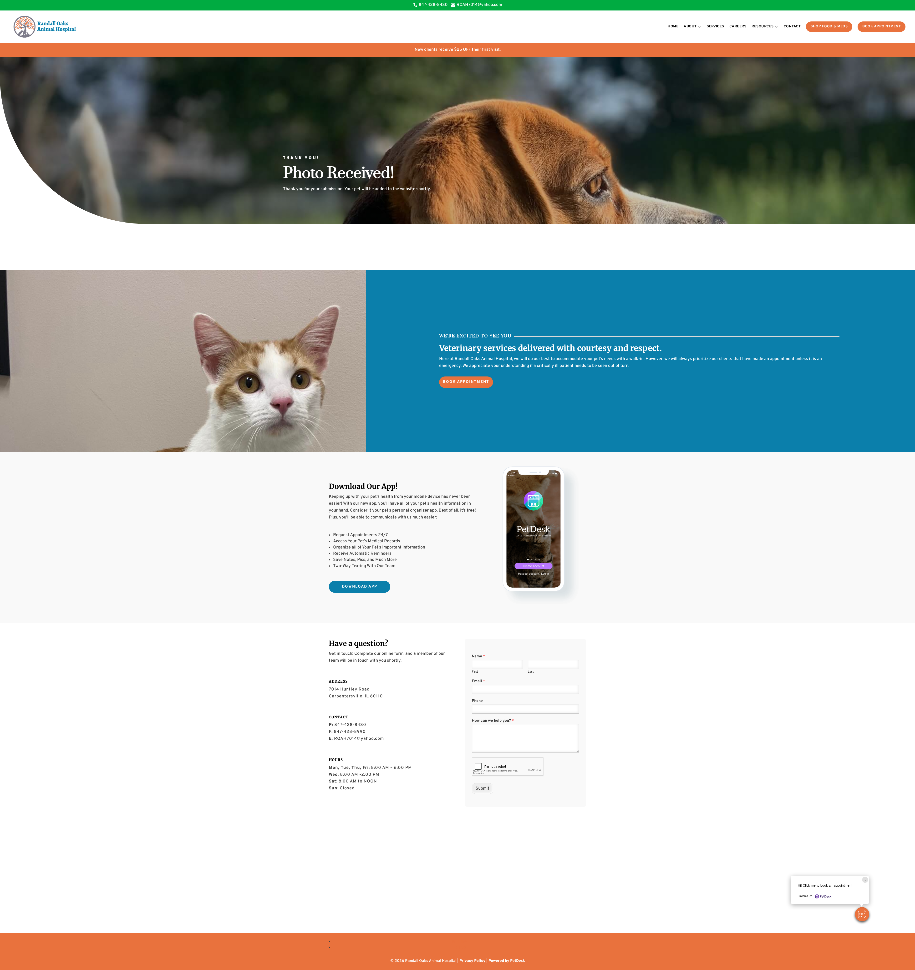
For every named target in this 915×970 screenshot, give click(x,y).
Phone (477, 701)
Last (531, 672)
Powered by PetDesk (506, 961)
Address (338, 681)
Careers (738, 26)
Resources (763, 26)
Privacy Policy (472, 961)
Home (673, 26)
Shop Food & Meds (829, 26)
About (690, 26)
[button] (862, 914)
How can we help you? (493, 720)
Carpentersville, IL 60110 (356, 696)
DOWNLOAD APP (359, 586)
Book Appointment (881, 26)
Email (478, 681)
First (475, 672)
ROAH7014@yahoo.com (359, 738)
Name (478, 656)
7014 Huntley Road (349, 689)
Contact (792, 26)
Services (715, 26)
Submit (482, 788)
